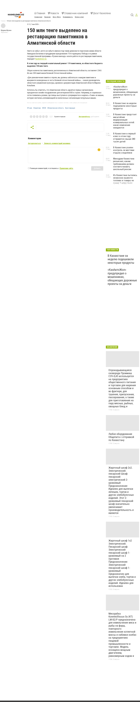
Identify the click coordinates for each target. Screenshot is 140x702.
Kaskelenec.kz (41, 59)
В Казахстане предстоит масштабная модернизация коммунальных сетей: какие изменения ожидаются (125, 121)
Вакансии (47, 17)
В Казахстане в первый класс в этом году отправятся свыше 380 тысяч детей (124, 137)
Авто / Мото (57, 17)
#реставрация (70, 108)
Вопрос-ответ (79, 17)
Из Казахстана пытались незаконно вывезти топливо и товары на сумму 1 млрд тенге (125, 179)
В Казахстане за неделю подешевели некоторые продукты (125, 106)
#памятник (37, 108)
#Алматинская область (55, 108)
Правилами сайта (66, 168)
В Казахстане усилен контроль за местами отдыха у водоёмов (123, 150)
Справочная (38, 17)
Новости (54, 13)
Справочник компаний (76, 13)
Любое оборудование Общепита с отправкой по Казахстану (121, 437)
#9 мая (29, 108)
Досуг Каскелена (102, 13)
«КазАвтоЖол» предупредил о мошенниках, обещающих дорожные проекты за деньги (125, 92)
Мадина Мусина (6, 30)
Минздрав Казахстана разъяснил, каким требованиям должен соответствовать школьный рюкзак (123, 164)
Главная (41, 13)
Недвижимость (68, 17)
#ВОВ (44, 108)
